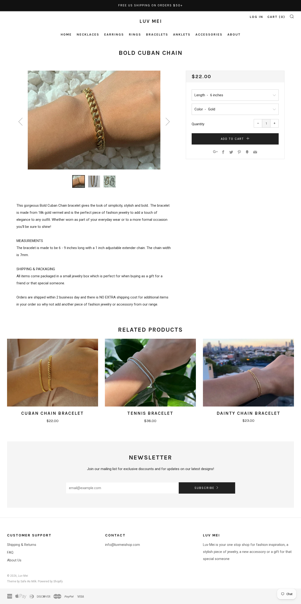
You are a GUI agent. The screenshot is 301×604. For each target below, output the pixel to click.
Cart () (276, 17)
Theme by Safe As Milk (21, 581)
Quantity (198, 124)
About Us (14, 560)
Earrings (114, 34)
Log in (256, 17)
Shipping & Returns (21, 545)
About (234, 34)
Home (66, 34)
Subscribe (204, 488)
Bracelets (157, 34)
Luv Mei (150, 21)
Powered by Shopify (50, 581)
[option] (94, 120)
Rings (135, 34)
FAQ (10, 552)
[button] (78, 181)
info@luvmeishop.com (122, 545)
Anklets (181, 34)
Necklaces (88, 34)
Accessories (208, 34)
